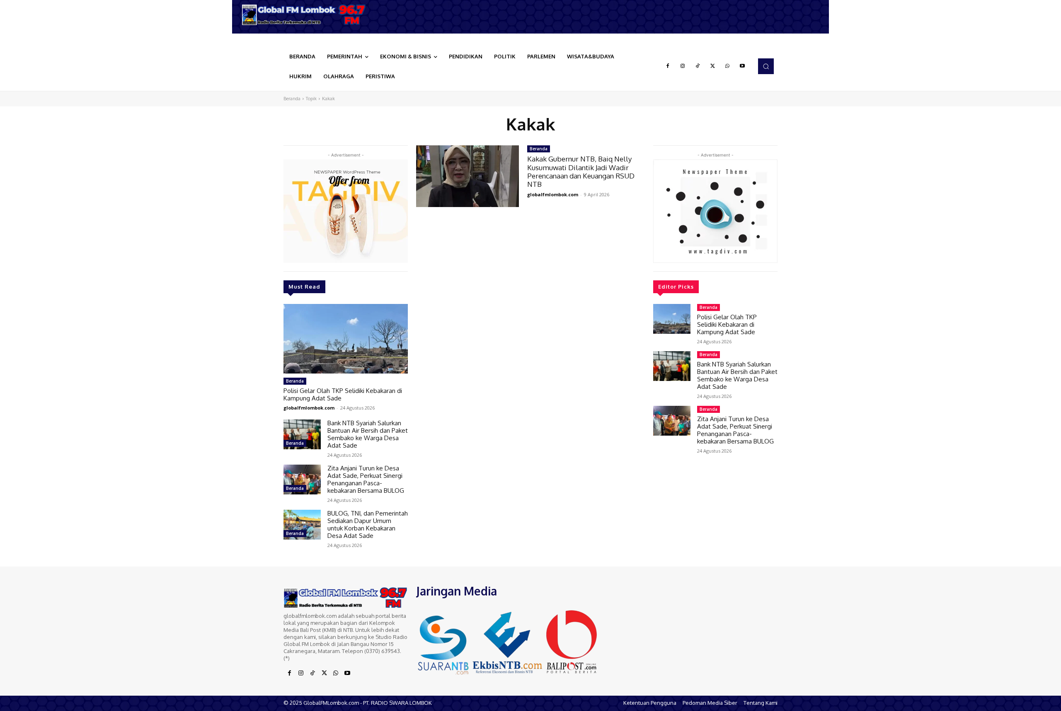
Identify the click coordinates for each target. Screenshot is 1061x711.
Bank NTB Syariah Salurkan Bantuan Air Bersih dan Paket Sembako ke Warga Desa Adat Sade (367, 434)
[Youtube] (742, 66)
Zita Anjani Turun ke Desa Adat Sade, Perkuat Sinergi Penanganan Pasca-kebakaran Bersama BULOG (365, 479)
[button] (766, 66)
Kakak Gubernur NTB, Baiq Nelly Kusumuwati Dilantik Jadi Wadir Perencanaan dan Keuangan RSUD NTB (581, 171)
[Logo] (306, 14)
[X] (712, 66)
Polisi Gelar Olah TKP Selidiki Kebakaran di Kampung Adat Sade (342, 394)
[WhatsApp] (727, 66)
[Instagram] (682, 66)
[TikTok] (697, 66)
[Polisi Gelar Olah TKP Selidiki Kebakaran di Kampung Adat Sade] (345, 339)
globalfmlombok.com (308, 408)
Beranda (291, 98)
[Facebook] (667, 66)
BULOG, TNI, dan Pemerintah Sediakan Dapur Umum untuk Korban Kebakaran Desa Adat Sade (367, 524)
